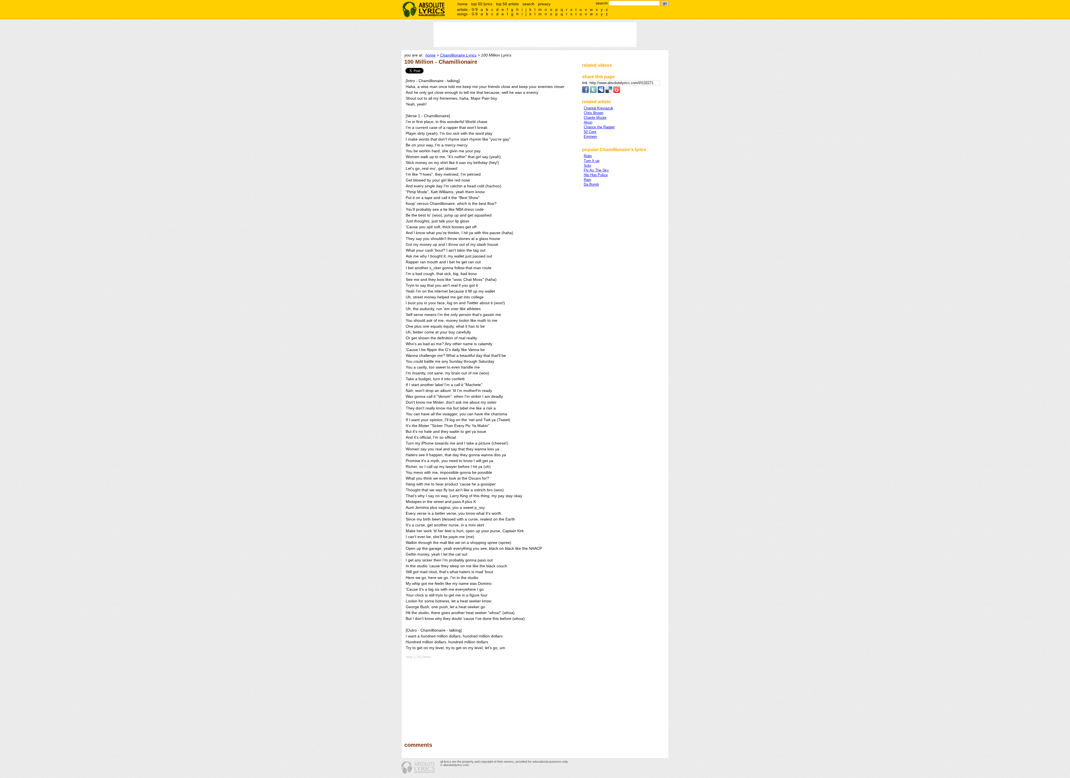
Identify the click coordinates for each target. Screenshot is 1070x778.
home (463, 4)
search (528, 4)
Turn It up (591, 161)
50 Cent (590, 132)
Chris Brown (593, 113)
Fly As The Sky (596, 170)
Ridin (588, 156)
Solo (587, 165)
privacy (544, 4)
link (585, 83)
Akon (588, 122)
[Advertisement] (490, 696)
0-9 (475, 9)
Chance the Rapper (599, 127)
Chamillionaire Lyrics (458, 55)
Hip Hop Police (596, 175)
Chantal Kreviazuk (598, 108)
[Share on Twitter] (593, 92)
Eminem (590, 136)
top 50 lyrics (481, 4)
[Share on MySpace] (601, 92)
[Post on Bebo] (616, 92)
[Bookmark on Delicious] (608, 92)
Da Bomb (591, 184)
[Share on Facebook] (585, 92)
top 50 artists (507, 4)
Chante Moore (595, 118)
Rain (587, 180)
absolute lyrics (423, 9)
